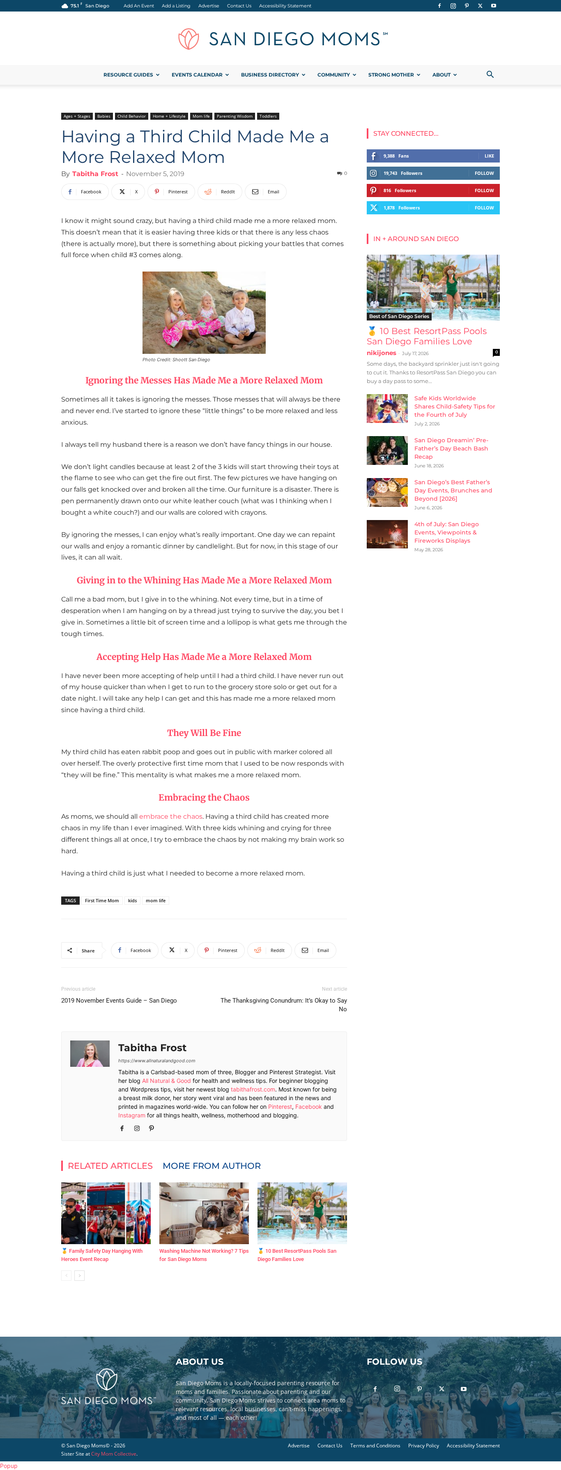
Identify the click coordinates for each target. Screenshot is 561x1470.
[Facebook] (439, 6)
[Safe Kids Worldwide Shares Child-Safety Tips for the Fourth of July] (387, 408)
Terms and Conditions (375, 1445)
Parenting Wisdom (235, 116)
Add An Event (139, 6)
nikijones (381, 353)
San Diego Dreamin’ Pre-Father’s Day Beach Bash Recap (451, 448)
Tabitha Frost (95, 174)
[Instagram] (453, 6)
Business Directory (270, 75)
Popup (9, 1465)
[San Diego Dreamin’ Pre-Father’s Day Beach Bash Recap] (387, 450)
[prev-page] (66, 1275)
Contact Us (239, 6)
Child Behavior (131, 116)
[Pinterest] (466, 6)
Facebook (308, 1106)
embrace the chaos (170, 816)
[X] (480, 6)
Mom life (201, 116)
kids (132, 900)
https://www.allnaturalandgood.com (156, 1061)
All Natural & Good (166, 1080)
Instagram (131, 1115)
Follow (484, 173)
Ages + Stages (77, 116)
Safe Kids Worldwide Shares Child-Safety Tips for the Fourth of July (454, 406)
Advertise (208, 6)
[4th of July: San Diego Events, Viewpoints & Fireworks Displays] (387, 534)
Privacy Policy (423, 1445)
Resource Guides (128, 75)
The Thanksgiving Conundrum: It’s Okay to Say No (284, 1005)
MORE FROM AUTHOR (212, 1166)
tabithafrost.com (253, 1089)
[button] (490, 75)
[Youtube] (493, 6)
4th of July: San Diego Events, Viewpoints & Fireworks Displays (446, 532)
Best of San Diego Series (399, 316)
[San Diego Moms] (280, 38)
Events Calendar (197, 75)
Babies (103, 116)
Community (333, 75)
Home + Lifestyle (169, 116)
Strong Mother (391, 75)
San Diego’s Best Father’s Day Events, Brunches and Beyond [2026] (453, 490)
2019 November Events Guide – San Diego (119, 1000)
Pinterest (280, 1106)
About (441, 75)
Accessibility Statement (285, 6)
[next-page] (79, 1275)
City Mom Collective (113, 1453)
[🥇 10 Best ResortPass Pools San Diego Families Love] (302, 1213)
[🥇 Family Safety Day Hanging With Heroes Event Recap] (106, 1213)
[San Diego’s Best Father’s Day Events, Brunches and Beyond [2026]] (387, 492)
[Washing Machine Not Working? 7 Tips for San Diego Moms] (204, 1213)
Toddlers (268, 116)
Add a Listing (176, 6)
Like (489, 156)
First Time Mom (102, 900)
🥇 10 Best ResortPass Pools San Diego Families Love (427, 336)
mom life (156, 900)
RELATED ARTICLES (110, 1166)
